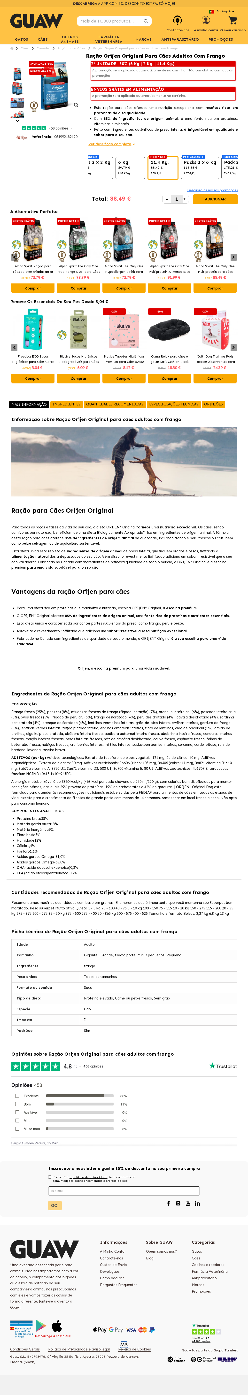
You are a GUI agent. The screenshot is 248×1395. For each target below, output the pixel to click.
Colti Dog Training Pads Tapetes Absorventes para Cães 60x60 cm (215, 360)
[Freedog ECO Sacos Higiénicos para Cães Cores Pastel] (33, 329)
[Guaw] (36, 21)
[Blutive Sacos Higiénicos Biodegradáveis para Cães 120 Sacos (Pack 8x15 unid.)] (78, 329)
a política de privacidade (88, 1177)
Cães (43, 39)
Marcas (198, 1285)
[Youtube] (187, 1204)
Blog (150, 1258)
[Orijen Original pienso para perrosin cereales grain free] (17, 74)
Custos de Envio (113, 1265)
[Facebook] (168, 1204)
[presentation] (14, 257)
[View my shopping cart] (233, 21)
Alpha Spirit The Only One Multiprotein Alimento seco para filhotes (169, 269)
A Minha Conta (112, 1251)
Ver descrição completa (109, 144)
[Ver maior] (76, 107)
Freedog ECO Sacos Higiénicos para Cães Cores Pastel (33, 360)
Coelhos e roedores (208, 1265)
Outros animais (70, 39)
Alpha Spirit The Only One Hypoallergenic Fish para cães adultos (124, 269)
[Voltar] (11, 48)
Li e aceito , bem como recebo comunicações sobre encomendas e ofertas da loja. (94, 1178)
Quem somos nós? (161, 1251)
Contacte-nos (111, 1258)
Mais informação (29, 404)
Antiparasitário (180, 39)
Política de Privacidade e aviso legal (79, 1349)
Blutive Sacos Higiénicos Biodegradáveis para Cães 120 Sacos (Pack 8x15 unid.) (78, 360)
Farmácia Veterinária (109, 39)
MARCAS (144, 39)
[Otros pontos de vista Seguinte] (17, 121)
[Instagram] (178, 1204)
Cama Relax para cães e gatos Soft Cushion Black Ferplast (170, 360)
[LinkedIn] (197, 1204)
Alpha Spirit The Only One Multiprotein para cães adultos (215, 269)
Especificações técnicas (173, 404)
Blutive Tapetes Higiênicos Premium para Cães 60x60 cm (124, 360)
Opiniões (213, 404)
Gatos (197, 1251)
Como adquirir (112, 1278)
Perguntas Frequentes (118, 1285)
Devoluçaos (110, 1271)
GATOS (21, 39)
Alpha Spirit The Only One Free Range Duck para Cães (78, 269)
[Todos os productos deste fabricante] (22, 137)
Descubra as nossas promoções (212, 190)
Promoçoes (221, 39)
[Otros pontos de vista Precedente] (12, 64)
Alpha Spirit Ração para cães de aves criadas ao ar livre (33, 269)
